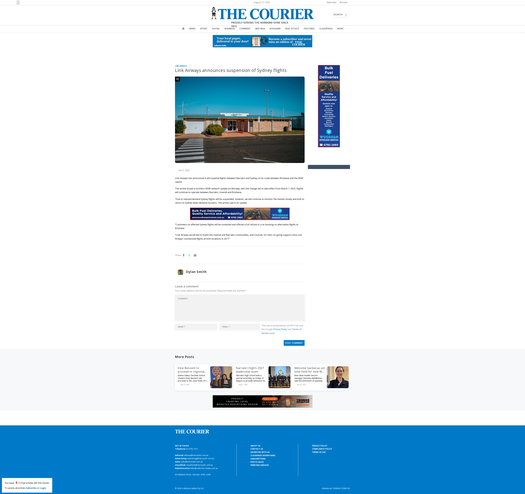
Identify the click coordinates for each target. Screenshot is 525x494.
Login (43, 487)
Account (343, 2)
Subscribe (331, 2)
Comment (245, 28)
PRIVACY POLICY (319, 445)
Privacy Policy (280, 329)
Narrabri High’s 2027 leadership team (250, 369)
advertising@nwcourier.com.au (200, 458)
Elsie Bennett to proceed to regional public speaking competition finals (191, 373)
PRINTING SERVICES (259, 465)
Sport (203, 28)
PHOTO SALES (257, 462)
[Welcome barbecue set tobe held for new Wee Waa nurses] (338, 387)
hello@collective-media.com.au (204, 468)
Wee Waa (260, 28)
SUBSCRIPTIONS (258, 458)
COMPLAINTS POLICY (322, 449)
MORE (340, 28)
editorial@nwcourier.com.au (196, 455)
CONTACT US (256, 449)
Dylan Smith (196, 271)
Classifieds (326, 28)
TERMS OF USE (319, 452)
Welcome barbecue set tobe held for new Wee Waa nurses (309, 371)
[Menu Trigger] (18, 2)
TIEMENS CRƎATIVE (341, 488)
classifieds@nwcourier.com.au (199, 465)
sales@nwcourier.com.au (192, 461)
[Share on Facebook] (183, 255)
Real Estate (292, 28)
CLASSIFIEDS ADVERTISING (262, 455)
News (192, 28)
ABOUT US (255, 445)
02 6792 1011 (192, 449)
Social (216, 28)
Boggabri (275, 28)
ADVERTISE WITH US (260, 452)
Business (229, 28)
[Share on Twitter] (189, 255)
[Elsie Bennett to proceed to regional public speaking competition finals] (221, 387)
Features (309, 28)
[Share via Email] (195, 255)
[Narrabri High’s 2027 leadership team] (279, 387)
